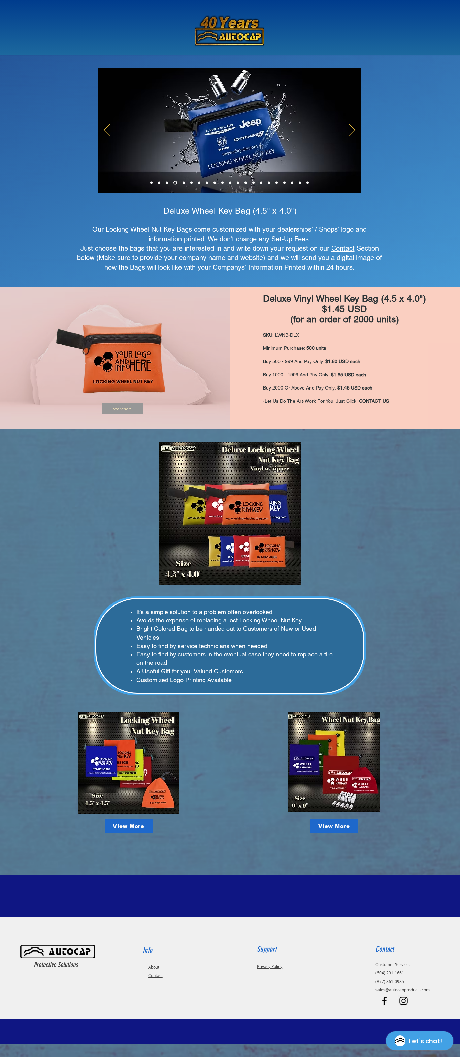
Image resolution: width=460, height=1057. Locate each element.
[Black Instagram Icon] (403, 1000)
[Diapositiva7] (199, 183)
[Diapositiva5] (184, 183)
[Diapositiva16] (269, 183)
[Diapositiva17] (276, 183)
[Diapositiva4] (175, 183)
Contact (343, 248)
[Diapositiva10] (222, 183)
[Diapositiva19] (151, 183)
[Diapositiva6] (191, 183)
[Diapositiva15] (261, 183)
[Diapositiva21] (307, 183)
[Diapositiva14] (253, 183)
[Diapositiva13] (245, 183)
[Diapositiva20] (300, 183)
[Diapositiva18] (284, 183)
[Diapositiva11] (230, 183)
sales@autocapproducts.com (402, 989)
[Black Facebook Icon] (384, 1000)
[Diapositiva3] (167, 183)
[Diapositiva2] (159, 183)
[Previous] (107, 130)
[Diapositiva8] (207, 183)
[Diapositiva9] (214, 183)
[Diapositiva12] (238, 183)
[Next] (352, 130)
